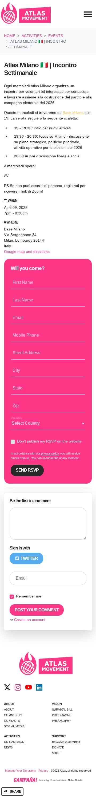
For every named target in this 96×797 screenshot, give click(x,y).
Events (55, 36)
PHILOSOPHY (61, 720)
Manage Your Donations (20, 770)
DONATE (58, 747)
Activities (32, 36)
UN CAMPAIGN (14, 741)
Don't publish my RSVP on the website (49, 441)
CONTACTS (12, 720)
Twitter (29, 558)
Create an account (29, 619)
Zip (16, 405)
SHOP (56, 753)
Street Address (26, 352)
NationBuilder (75, 780)
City (16, 370)
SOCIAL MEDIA (14, 726)
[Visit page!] (7, 687)
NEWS (8, 747)
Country (16, 418)
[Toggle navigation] (88, 14)
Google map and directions (27, 251)
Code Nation (57, 780)
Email (18, 317)
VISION (57, 704)
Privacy (43, 770)
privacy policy (50, 453)
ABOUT (9, 704)
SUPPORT (59, 736)
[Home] (26, 14)
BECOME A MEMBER (66, 741)
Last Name (23, 300)
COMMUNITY (13, 715)
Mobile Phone (26, 335)
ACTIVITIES (12, 736)
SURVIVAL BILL (62, 709)
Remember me (28, 596)
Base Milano (73, 112)
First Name (23, 282)
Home (9, 36)
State (17, 388)
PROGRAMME (61, 715)
